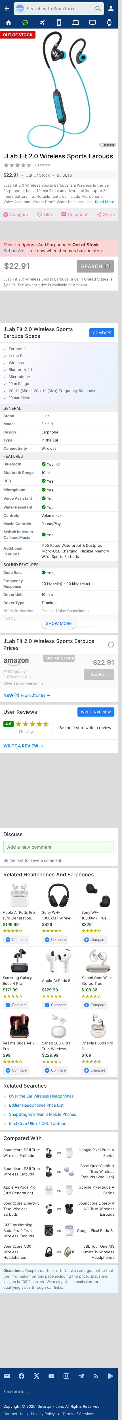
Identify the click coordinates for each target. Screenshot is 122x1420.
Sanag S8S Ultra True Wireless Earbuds (56, 1046)
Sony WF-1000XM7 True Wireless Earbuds (96, 915)
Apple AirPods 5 (56, 980)
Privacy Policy (43, 1413)
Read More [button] (104, 201)
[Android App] (111, 1376)
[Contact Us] (6, 1376)
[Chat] (25, 23)
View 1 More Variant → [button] (23, 683)
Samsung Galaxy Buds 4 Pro (17, 981)
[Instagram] (66, 1376)
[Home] (8, 23)
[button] (111, 645)
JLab (67, 175)
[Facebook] (21, 1376)
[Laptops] (75, 23)
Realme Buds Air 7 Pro (19, 1046)
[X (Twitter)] (36, 1376)
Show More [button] (59, 623)
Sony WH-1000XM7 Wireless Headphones (58, 915)
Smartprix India (16, 1391)
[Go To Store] (30, 662)
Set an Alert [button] (15, 250)
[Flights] (42, 23)
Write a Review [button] (96, 712)
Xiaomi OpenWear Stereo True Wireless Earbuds (96, 981)
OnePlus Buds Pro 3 (97, 1046)
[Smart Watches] (109, 23)
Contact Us (13, 1413)
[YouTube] (51, 1376)
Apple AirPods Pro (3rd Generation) (19, 915)
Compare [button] (102, 332)
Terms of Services (78, 1413)
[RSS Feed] (96, 1376)
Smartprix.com (50, 1406)
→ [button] (27, 695)
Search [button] (91, 266)
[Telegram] (81, 1376)
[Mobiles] (59, 23)
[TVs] (92, 23)
